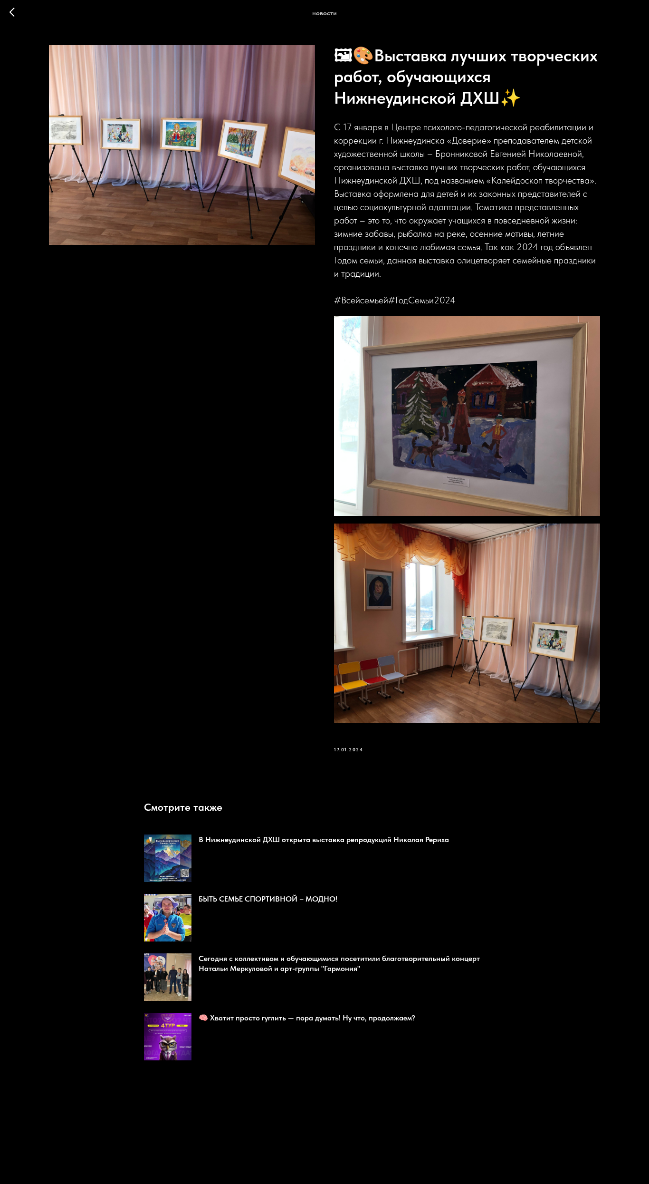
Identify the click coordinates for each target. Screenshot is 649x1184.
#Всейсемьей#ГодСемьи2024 (395, 300)
